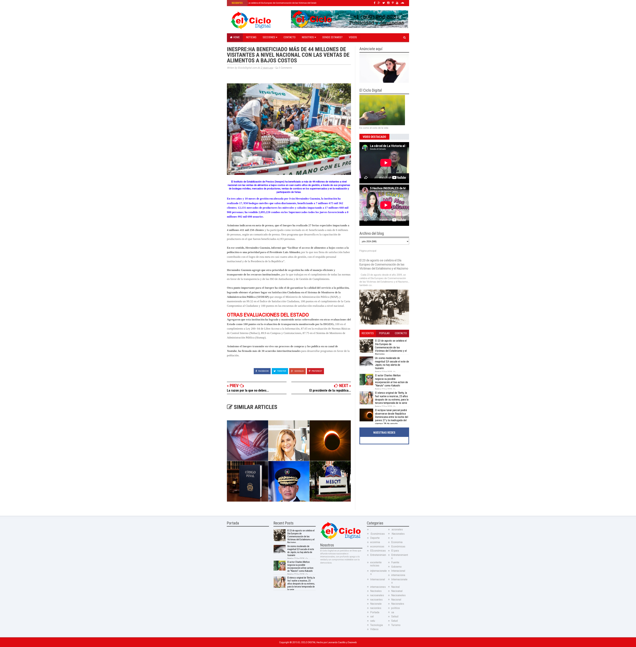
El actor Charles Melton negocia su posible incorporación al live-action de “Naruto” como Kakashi (391, 380)
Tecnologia (376, 625)
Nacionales (397, 603)
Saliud (394, 616)
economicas (377, 546)
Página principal (367, 250)
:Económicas (377, 533)
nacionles (375, 608)
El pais (395, 550)
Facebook (263, 371)
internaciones (378, 586)
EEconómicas (378, 550)
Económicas (398, 546)
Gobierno (396, 566)
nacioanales (377, 595)
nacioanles (376, 599)
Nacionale (376, 603)
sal (372, 616)
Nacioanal (396, 591)
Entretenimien (378, 555)
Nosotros (308, 37)
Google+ (299, 371)
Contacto (289, 37)
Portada (374, 612)
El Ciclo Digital (307, 642)
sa (392, 612)
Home (236, 37)
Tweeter (281, 371)
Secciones (269, 37)
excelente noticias (376, 564)
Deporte (375, 537)
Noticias (251, 37)
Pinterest (316, 371)
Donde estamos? (332, 37)
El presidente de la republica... (330, 390)
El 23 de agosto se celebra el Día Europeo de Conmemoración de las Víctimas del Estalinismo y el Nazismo (283, 3)
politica (395, 608)
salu (372, 620)
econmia (375, 542)
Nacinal (395, 586)
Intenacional (398, 570)
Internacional (377, 579)
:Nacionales (398, 533)
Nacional (396, 599)
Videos (353, 37)
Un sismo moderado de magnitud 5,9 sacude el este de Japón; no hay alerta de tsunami (392, 363)
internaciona (398, 575)
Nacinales (376, 591)
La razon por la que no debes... (248, 390)
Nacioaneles (398, 595)
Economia (396, 542)
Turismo (395, 625)
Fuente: (395, 562)
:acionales (397, 529)
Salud (394, 620)
